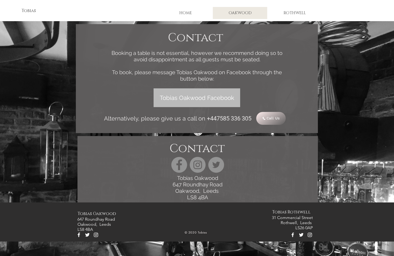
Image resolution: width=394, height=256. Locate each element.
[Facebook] (179, 165)
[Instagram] (198, 165)
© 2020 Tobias (196, 232)
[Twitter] (216, 165)
